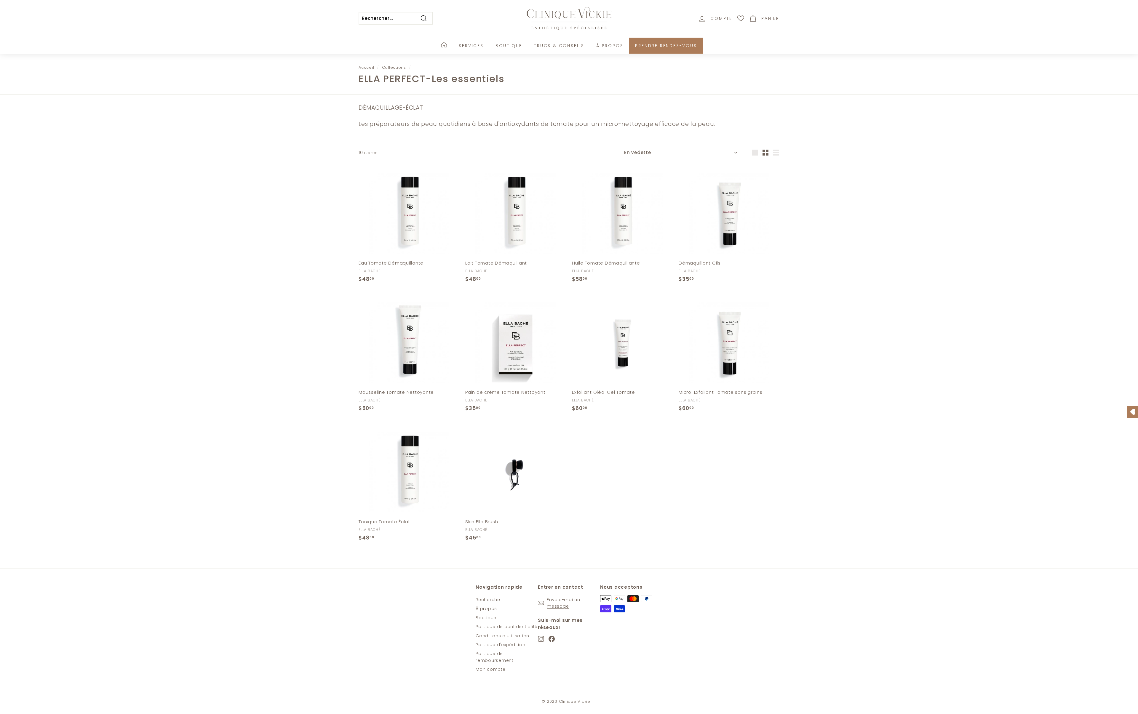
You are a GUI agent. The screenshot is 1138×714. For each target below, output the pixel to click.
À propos (609, 46)
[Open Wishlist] (1132, 412)
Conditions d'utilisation (502, 636)
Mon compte (491, 669)
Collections (394, 67)
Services (471, 46)
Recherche (488, 600)
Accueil (366, 67)
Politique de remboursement (495, 657)
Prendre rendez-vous (666, 46)
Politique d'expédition (500, 645)
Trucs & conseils (559, 46)
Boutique (509, 46)
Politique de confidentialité (507, 627)
